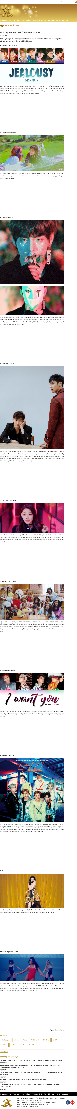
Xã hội (58, 20)
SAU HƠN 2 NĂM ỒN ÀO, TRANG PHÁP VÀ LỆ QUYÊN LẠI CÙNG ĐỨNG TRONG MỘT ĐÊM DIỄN (31, 1060)
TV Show (16, 20)
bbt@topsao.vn (33, 1106)
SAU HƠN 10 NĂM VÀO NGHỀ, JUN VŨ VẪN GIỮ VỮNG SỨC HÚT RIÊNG (23, 1079)
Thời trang (35, 20)
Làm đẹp (43, 20)
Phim (28, 20)
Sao (10, 20)
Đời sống (51, 20)
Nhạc (22, 20)
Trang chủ (3, 20)
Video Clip (65, 20)
